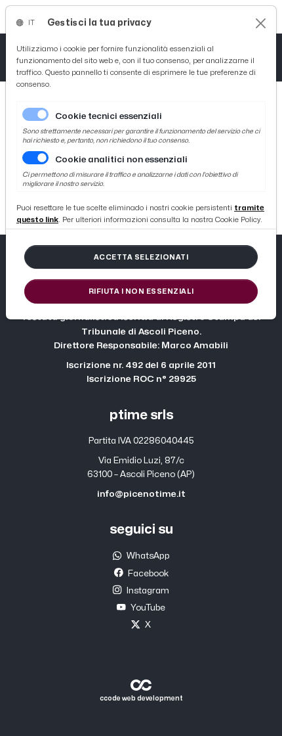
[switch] (35, 157)
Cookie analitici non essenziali (121, 160)
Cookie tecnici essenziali (108, 116)
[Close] (261, 23)
